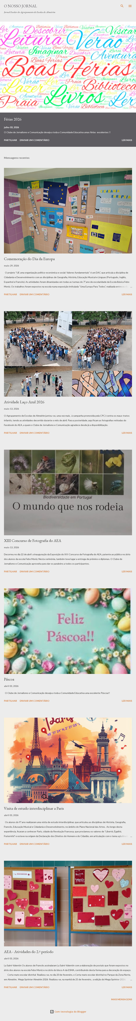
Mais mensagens (121, 999)
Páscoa (9, 679)
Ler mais (127, 140)
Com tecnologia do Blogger (70, 1011)
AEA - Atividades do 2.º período (28, 951)
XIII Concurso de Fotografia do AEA (32, 540)
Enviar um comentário (34, 140)
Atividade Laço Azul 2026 (24, 401)
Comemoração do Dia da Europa (29, 258)
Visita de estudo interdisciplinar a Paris (34, 808)
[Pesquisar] (122, 6)
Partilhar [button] (10, 140)
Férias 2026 (13, 119)
